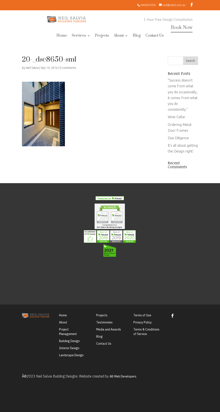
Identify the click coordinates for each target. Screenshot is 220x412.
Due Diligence (178, 138)
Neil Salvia (32, 67)
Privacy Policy (142, 322)
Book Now (181, 27)
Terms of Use (142, 315)
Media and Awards (108, 329)
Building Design (69, 341)
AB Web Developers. (123, 376)
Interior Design (69, 348)
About (119, 36)
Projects (102, 36)
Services (79, 36)
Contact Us (154, 36)
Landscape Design (71, 355)
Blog (137, 36)
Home (62, 36)
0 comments (68, 67)
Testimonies (104, 322)
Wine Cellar (176, 117)
